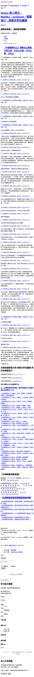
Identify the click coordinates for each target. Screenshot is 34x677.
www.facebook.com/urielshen (9, 487)
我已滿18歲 (4, 673)
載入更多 (3, 558)
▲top (2, 555)
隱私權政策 (29, 652)
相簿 (5, 36)
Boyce (2, 534)
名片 (5, 40)
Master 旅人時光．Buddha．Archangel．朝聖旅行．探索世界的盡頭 (16, 16)
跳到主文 (3, 25)
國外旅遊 (13, 550)
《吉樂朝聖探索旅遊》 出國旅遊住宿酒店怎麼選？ (15, 519)
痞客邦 (11, 545)
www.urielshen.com (24, 483)
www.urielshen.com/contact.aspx (9, 494)
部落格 (6, 38)
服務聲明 (18, 653)
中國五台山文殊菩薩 (17, 552)
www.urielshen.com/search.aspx (9, 490)
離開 (9, 673)
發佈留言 (3, 568)
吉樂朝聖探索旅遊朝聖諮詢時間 (16, 498)
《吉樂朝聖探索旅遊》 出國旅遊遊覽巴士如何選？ (15, 517)
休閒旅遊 (14, 33)
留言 (14, 545)
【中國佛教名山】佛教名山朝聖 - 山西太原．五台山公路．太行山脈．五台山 (18, 51)
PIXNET (7, 652)
